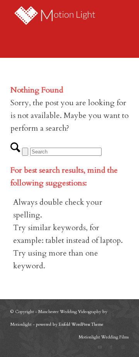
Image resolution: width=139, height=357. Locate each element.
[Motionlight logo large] (57, 15)
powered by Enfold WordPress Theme (69, 324)
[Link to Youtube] (99, 347)
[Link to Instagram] (123, 347)
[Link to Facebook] (111, 347)
